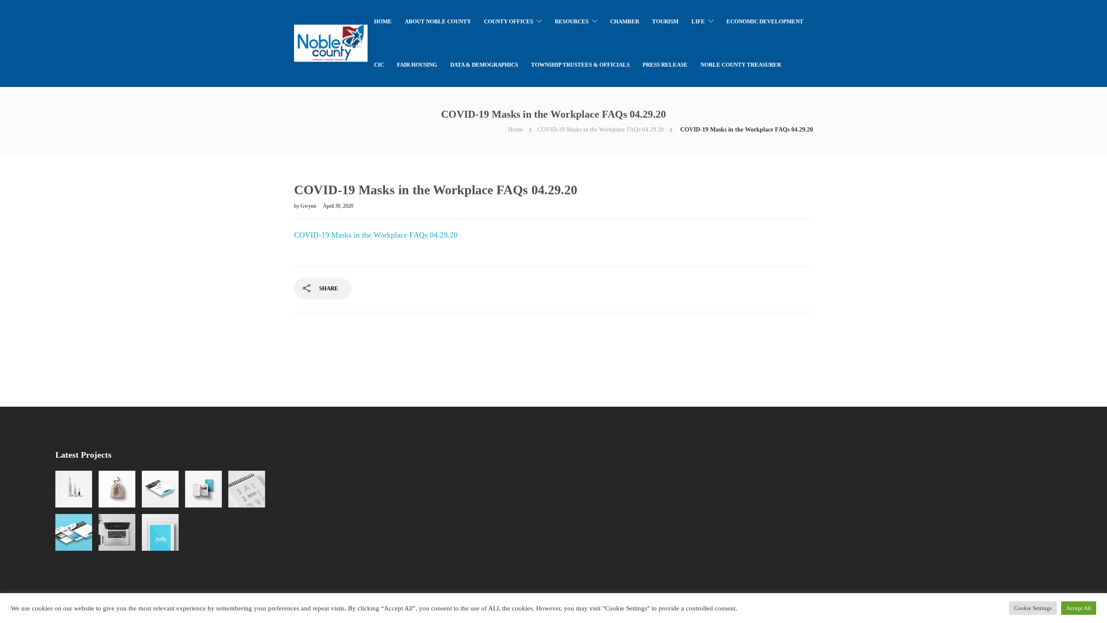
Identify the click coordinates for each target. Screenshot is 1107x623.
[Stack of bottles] (73, 489)
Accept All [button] (1078, 608)
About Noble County (438, 21)
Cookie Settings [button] (1033, 608)
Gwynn (309, 206)
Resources (572, 21)
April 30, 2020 (338, 206)
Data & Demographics (484, 64)
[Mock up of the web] (160, 489)
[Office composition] (117, 532)
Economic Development (764, 21)
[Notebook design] (246, 489)
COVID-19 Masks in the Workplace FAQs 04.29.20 (601, 129)
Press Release (665, 64)
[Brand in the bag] (117, 489)
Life (698, 21)
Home (515, 129)
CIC (379, 64)
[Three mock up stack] (73, 532)
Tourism (665, 21)
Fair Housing (417, 64)
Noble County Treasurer (741, 64)
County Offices (508, 21)
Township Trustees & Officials (580, 64)
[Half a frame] (160, 532)
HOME (383, 21)
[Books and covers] (203, 489)
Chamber (624, 21)
